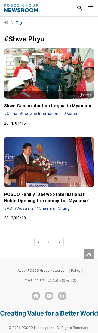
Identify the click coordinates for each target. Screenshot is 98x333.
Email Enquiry (34, 280)
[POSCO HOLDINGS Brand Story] (49, 313)
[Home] (6, 22)
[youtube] (49, 296)
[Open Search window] (79, 8)
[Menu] (90, 8)
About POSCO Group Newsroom (42, 271)
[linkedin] (62, 296)
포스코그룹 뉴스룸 (62, 280)
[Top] (89, 254)
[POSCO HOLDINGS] (36, 296)
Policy (76, 271)
